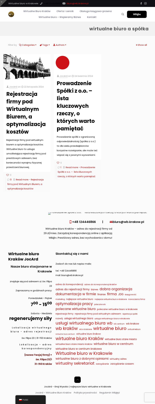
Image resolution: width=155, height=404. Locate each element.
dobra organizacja (116, 289)
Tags (45, 44)
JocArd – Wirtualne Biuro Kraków (53, 392)
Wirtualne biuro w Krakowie (84, 353)
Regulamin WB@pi (109, 392)
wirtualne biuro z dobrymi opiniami (82, 358)
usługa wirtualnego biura (78, 318)
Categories (28, 44)
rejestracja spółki (129, 314)
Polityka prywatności (85, 392)
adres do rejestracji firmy (73, 289)
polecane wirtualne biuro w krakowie (117, 309)
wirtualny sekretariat (75, 363)
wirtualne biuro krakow (88, 333)
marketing (60, 299)
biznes (94, 289)
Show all (142, 44)
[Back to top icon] (77, 380)
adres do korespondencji (69, 284)
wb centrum (119, 324)
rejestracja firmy (64, 313)
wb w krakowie (85, 329)
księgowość (130, 294)
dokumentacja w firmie (76, 294)
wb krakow (132, 323)
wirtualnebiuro (134, 329)
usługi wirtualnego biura (81, 323)
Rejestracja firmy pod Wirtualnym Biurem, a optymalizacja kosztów (26, 112)
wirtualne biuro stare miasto (121, 339)
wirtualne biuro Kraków (80, 338)
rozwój (59, 318)
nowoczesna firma (136, 299)
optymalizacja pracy (74, 304)
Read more (25, 184)
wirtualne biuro (109, 328)
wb (109, 323)
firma (112, 294)
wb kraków (67, 328)
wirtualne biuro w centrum (113, 344)
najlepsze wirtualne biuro (79, 299)
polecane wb (100, 304)
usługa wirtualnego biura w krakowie (112, 318)
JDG (121, 294)
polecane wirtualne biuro (76, 309)
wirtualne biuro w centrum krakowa (79, 349)
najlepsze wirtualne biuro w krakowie (111, 299)
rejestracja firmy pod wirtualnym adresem (98, 313)
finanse (101, 294)
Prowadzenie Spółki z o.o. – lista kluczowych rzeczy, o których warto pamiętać (76, 106)
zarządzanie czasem (122, 363)
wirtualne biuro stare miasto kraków (74, 344)
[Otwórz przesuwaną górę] (3, 3)
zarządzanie (102, 363)
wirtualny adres (118, 358)
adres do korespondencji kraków (100, 284)
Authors (60, 44)
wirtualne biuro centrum (65, 334)
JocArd (13, 86)
